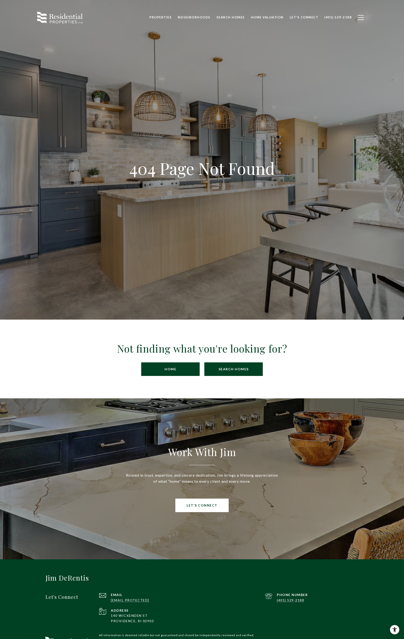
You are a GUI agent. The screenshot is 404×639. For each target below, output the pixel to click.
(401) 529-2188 (290, 600)
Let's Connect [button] (202, 505)
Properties (160, 17)
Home (170, 369)
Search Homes (234, 369)
